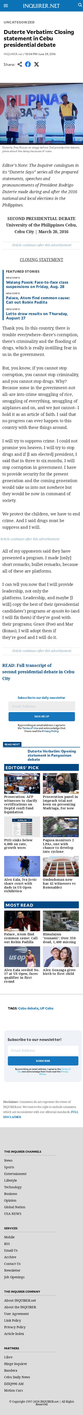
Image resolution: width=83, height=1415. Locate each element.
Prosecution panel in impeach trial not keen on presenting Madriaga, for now (60, 802)
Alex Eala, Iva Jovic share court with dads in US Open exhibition (20, 885)
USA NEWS (12, 1213)
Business (10, 1193)
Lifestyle (10, 1180)
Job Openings (14, 1277)
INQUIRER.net (13, 54)
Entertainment (15, 1174)
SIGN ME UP (41, 716)
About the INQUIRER (20, 1307)
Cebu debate (28, 1008)
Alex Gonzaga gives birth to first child (59, 972)
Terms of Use (30, 728)
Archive (10, 1257)
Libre (8, 1357)
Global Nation (14, 1207)
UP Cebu (46, 1008)
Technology (13, 1187)
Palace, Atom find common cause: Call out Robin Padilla (38, 300)
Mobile (9, 1237)
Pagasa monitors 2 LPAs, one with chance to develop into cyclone (58, 846)
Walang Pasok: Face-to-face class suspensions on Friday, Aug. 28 (37, 284)
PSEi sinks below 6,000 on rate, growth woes (18, 844)
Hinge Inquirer (15, 1364)
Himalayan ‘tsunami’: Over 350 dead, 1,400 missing (59, 938)
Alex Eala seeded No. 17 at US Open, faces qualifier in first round (22, 976)
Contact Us (12, 1263)
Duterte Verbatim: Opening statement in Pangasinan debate (52, 755)
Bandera (10, 1370)
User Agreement (16, 1314)
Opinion (10, 1200)
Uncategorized (19, 22)
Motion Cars (13, 1390)
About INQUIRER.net (20, 1300)
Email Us (11, 1250)
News (8, 1160)
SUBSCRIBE (43, 1061)
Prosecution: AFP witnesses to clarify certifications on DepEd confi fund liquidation (20, 804)
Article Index (14, 1333)
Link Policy (12, 1320)
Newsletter (12, 1270)
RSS (7, 1244)
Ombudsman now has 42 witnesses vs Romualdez (59, 883)
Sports (9, 1167)
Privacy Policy (50, 731)
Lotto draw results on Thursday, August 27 (37, 315)
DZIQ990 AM (14, 1383)
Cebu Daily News (17, 1377)
